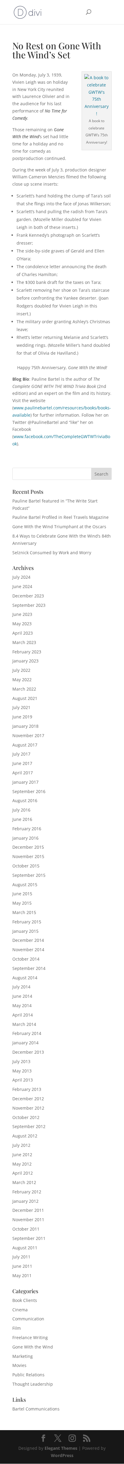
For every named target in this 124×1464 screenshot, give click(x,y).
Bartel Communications (36, 1409)
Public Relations (28, 1375)
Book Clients (24, 1300)
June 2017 (22, 763)
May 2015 (22, 903)
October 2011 (25, 1229)
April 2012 (22, 1173)
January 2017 (25, 782)
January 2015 (25, 931)
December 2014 (28, 940)
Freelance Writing (30, 1337)
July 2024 (21, 577)
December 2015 (28, 847)
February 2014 (26, 1033)
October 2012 (25, 1117)
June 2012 (22, 1154)
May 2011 (22, 1275)
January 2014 (25, 1043)
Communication (28, 1319)
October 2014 (25, 959)
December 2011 (28, 1210)
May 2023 (22, 623)
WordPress (62, 1455)
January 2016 (25, 838)
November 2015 (28, 856)
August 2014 (24, 978)
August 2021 (24, 698)
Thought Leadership (32, 1384)
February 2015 (26, 922)
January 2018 (25, 726)
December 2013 (28, 1052)
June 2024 (22, 586)
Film (16, 1328)
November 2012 (28, 1108)
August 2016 (24, 800)
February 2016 (26, 828)
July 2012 (21, 1145)
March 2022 (24, 689)
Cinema (20, 1310)
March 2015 (24, 912)
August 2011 (24, 1248)
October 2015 (25, 866)
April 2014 (22, 1015)
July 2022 (21, 670)
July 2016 (21, 810)
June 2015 (22, 893)
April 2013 (22, 1080)
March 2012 (24, 1182)
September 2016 (28, 791)
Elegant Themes (61, 1448)
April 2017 (22, 773)
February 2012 (26, 1192)
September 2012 (28, 1126)
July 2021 (21, 707)
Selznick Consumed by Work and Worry (51, 552)
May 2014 (22, 1005)
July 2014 (21, 987)
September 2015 (28, 875)
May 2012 (22, 1164)
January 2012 (25, 1201)
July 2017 (21, 754)
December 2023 (28, 596)
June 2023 (22, 614)
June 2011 (22, 1266)
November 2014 (28, 949)
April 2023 (22, 633)
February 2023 (26, 652)
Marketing (22, 1356)
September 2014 (28, 968)
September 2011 (28, 1238)
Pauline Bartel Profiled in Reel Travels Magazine (60, 517)
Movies (19, 1365)
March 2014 (24, 1024)
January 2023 (25, 661)
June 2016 (22, 819)
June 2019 (22, 717)
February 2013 (26, 1089)
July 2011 (21, 1257)
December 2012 (28, 1098)
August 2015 (24, 884)
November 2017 (28, 735)
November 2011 (28, 1219)
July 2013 (21, 1061)
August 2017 (24, 745)
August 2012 (24, 1136)
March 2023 (24, 642)
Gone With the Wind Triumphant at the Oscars (59, 526)
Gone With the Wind (32, 1347)
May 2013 (22, 1071)
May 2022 (22, 679)
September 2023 (28, 605)
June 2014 (22, 996)
